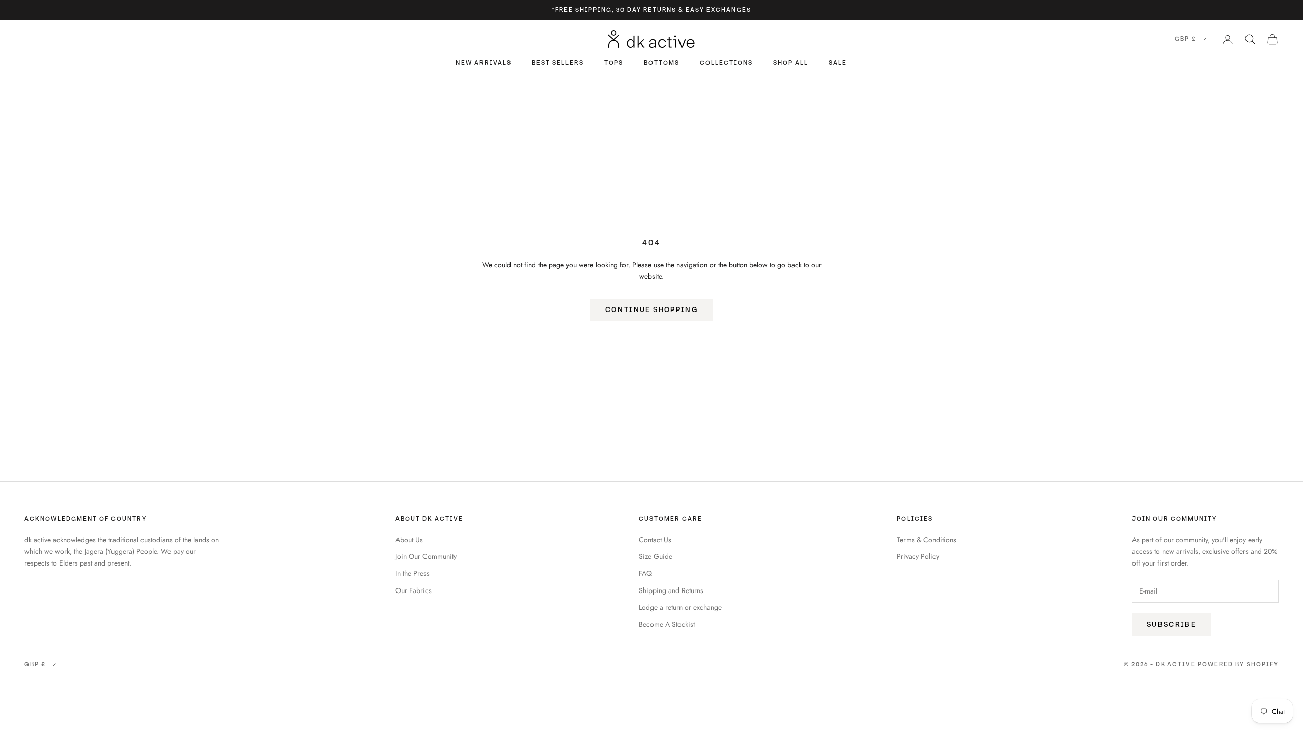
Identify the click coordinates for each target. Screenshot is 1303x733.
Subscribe (1171, 624)
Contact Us (655, 539)
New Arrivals (483, 63)
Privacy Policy (918, 556)
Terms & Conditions (926, 539)
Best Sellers (558, 63)
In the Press (412, 573)
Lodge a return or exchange (680, 607)
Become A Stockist (667, 624)
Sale (838, 63)
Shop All (790, 63)
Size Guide (655, 556)
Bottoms (661, 63)
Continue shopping (651, 309)
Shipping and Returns (671, 590)
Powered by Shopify (1238, 664)
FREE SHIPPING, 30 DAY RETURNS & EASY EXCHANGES (653, 10)
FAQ (645, 573)
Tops (614, 63)
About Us (409, 539)
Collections (726, 63)
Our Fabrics (413, 590)
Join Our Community (426, 556)
